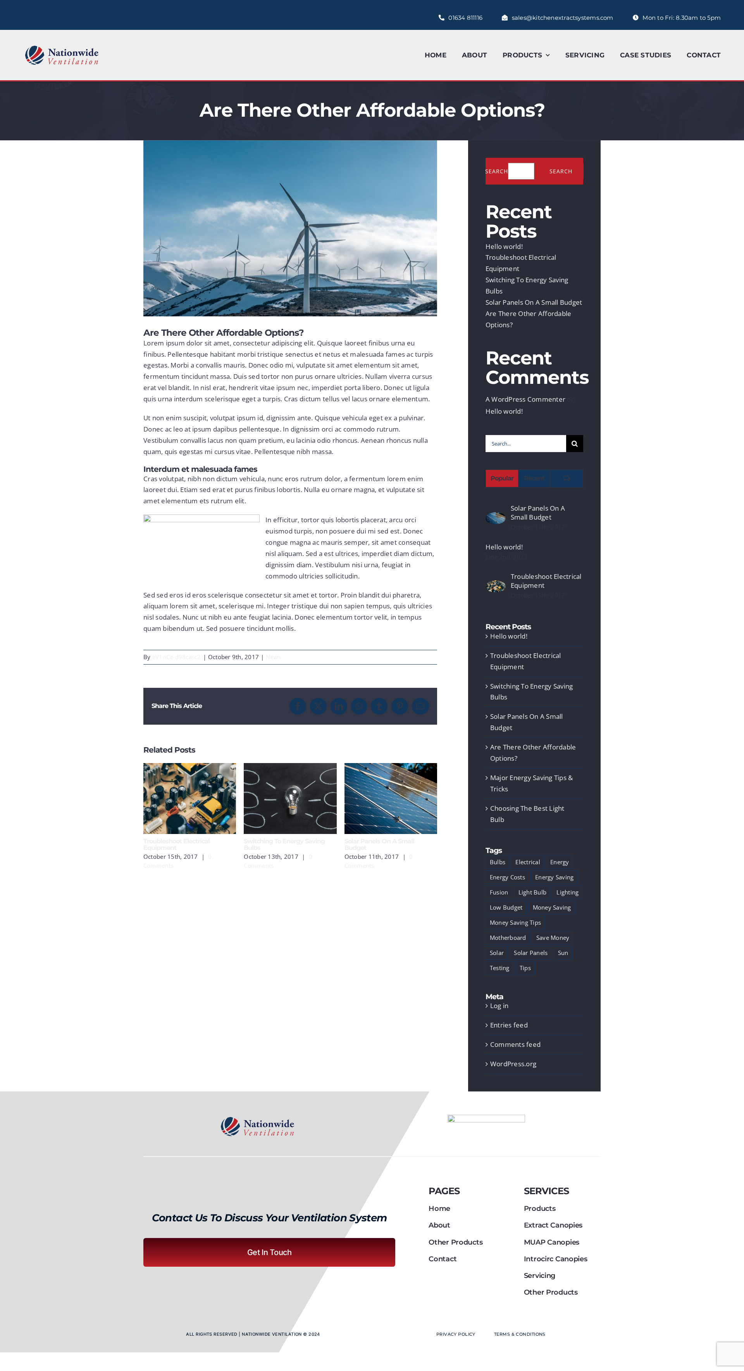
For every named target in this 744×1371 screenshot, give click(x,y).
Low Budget (506, 907)
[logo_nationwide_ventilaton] (62, 46)
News (273, 657)
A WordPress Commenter (525, 399)
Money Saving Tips (515, 922)
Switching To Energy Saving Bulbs (290, 798)
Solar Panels (531, 953)
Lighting (567, 892)
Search (496, 171)
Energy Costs (507, 877)
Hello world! (504, 246)
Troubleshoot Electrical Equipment (189, 798)
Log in (499, 1005)
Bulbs (497, 862)
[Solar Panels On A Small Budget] (496, 517)
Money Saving (552, 907)
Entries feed (509, 1024)
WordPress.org (513, 1063)
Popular (502, 478)
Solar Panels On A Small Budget (390, 798)
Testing (500, 968)
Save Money (553, 937)
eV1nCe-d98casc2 (176, 657)
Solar (497, 953)
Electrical (527, 862)
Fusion (499, 892)
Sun (563, 953)
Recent (534, 478)
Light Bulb (532, 892)
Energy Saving (554, 877)
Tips (525, 968)
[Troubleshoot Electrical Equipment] (496, 585)
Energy (559, 862)
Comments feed (515, 1044)
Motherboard (508, 937)
